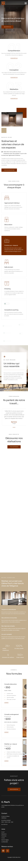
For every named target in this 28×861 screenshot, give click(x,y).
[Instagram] (7, 851)
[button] (12, 427)
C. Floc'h (5, 802)
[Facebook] (3, 851)
